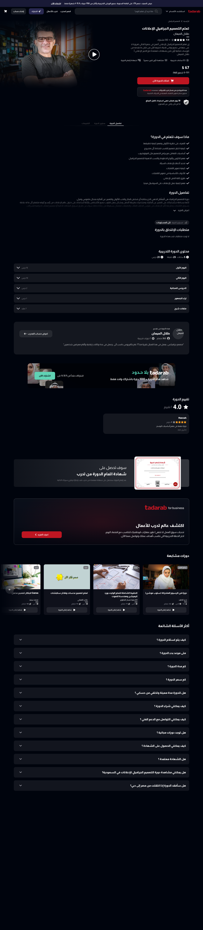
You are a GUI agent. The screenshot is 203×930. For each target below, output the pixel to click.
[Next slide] (10, 589)
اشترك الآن (56, 3)
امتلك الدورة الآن (161, 81)
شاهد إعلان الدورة (164, 610)
